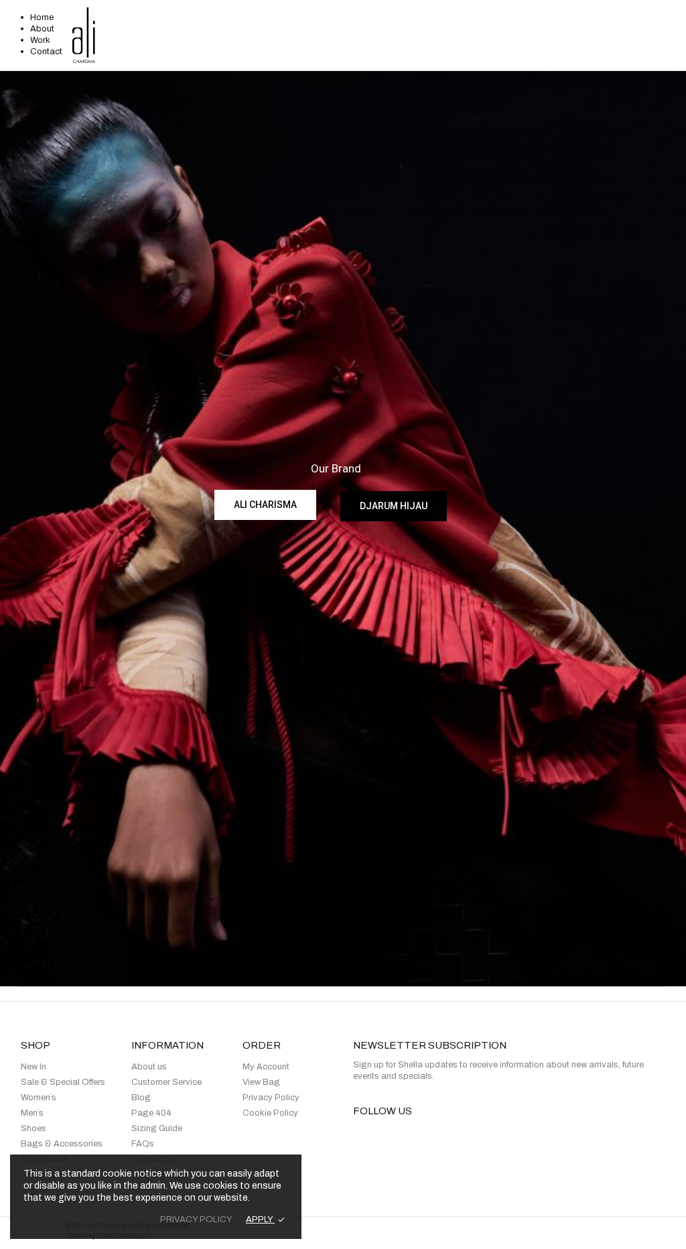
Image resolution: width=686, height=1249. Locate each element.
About (42, 29)
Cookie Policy (270, 1113)
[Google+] (402, 1135)
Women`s (38, 1097)
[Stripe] (383, 1233)
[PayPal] (481, 1233)
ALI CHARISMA (265, 504)
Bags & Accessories (61, 1143)
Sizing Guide (156, 1128)
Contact (46, 51)
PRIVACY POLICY (196, 1219)
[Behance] (493, 1135)
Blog (141, 1097)
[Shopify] (419, 1233)
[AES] (450, 1233)
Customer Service (166, 1082)
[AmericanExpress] (615, 1233)
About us (149, 1066)
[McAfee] (651, 1233)
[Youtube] (471, 1135)
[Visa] (517, 1233)
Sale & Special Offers (63, 1082)
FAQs (142, 1143)
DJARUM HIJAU (393, 506)
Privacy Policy (271, 1097)
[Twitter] (379, 1135)
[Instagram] (425, 1135)
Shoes (33, 1128)
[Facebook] (357, 1135)
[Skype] (516, 1135)
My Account (266, 1066)
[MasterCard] (548, 1233)
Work (40, 40)
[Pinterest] (448, 1135)
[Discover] (579, 1233)
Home (42, 17)
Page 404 (151, 1113)
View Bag (261, 1082)
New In (33, 1066)
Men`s (32, 1113)
